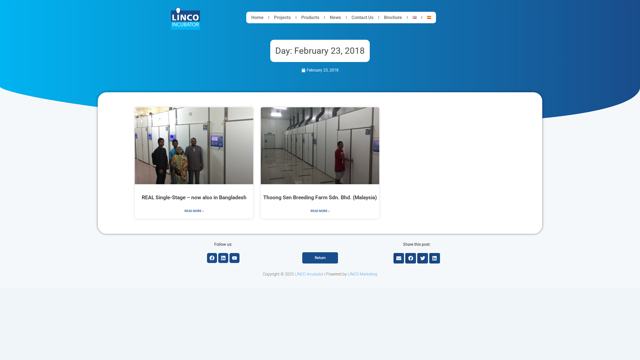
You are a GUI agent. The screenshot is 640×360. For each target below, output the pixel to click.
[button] (399, 258)
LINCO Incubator (309, 274)
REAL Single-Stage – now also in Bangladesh (194, 197)
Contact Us (363, 17)
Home (257, 17)
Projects (282, 17)
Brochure (393, 17)
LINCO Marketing (362, 274)
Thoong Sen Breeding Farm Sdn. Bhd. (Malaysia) (320, 197)
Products (310, 17)
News (335, 17)
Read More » (194, 211)
